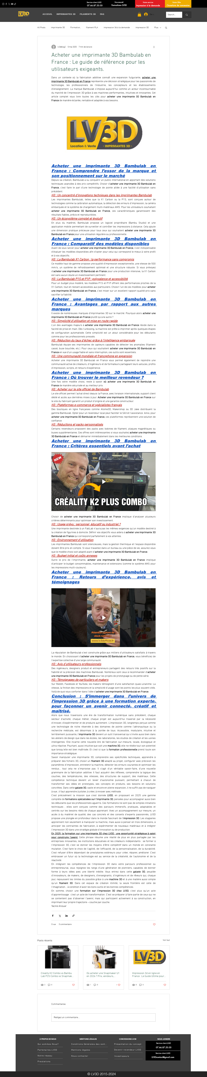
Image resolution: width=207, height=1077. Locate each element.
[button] (139, 14)
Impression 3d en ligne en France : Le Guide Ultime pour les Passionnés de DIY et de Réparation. (148, 975)
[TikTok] (15, 4)
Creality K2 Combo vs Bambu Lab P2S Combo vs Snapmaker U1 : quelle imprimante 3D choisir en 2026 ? (57, 975)
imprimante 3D (58, 27)
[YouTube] (12, 4)
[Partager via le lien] (73, 915)
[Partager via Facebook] (52, 915)
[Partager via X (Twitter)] (59, 915)
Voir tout (166, 940)
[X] (9, 4)
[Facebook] (6, 4)
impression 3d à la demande (117, 27)
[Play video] (103, 481)
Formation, (75, 27)
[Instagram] (3, 4)
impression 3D (142, 27)
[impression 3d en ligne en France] (149, 957)
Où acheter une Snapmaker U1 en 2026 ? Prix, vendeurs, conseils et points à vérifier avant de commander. (103, 975)
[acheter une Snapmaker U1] (103, 957)
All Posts (41, 27)
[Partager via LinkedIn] (66, 915)
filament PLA (92, 27)
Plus (156, 27)
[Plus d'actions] (154, 47)
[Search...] (186, 15)
